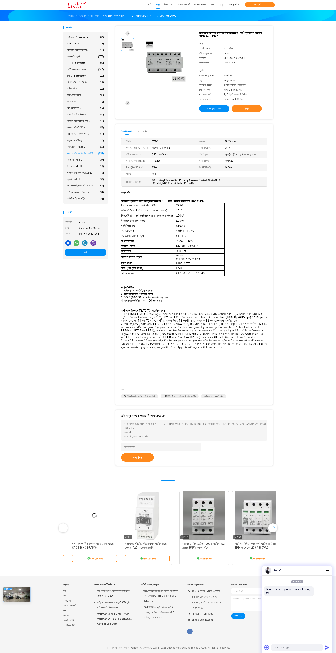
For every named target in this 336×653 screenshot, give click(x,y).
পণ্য (64, 595)
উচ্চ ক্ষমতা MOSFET (85, 166)
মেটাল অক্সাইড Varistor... (85, 37)
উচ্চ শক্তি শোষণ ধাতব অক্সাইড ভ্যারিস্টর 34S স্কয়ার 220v (113, 593)
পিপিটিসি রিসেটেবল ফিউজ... (85, 82)
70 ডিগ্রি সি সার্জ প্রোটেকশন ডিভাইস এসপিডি (139, 396)
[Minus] (327, 570)
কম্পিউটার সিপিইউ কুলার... (85, 114)
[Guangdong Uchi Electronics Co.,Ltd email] (68, 243)
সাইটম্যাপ (67, 615)
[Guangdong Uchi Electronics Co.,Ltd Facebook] (190, 631)
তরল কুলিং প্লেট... (85, 56)
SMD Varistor (85, 43)
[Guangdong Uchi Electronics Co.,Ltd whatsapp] (76, 243)
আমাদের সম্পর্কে (69, 605)
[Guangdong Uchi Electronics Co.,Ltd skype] (85, 243)
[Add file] (266, 647)
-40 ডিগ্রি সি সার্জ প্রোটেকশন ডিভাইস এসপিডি (180, 396)
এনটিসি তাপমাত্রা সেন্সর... (85, 69)
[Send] (327, 647)
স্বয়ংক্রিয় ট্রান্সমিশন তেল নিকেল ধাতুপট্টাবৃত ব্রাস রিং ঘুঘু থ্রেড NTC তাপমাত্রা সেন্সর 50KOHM (161, 596)
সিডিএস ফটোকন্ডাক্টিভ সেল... (85, 120)
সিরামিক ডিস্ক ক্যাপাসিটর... (85, 133)
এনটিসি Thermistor (85, 62)
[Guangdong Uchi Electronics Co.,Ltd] (76, 5)
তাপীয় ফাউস (85, 88)
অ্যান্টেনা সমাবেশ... (85, 179)
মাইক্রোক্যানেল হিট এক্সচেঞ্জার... (85, 192)
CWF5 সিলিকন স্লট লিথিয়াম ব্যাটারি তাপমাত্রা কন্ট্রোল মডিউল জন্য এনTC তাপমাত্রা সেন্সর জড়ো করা (159, 612)
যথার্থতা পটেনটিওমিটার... (85, 127)
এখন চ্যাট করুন (260, 4)
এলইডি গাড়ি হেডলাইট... (85, 198)
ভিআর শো (67, 600)
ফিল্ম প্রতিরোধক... (85, 108)
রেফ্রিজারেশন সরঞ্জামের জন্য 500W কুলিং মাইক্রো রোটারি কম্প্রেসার (114, 605)
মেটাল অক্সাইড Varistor (105, 584)
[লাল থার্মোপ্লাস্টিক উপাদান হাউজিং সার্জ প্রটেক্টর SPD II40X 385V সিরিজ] (193, 515)
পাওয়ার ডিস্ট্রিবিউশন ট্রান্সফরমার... (85, 185)
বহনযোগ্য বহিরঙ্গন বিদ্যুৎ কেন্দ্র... (85, 172)
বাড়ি (64, 591)
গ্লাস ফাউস (85, 101)
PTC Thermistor (85, 75)
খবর (64, 610)
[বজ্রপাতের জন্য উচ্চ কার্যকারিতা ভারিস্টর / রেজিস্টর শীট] (140, 515)
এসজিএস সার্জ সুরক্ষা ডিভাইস (213, 396)
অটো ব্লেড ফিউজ (85, 95)
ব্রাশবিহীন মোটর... (85, 159)
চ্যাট (85, 252)
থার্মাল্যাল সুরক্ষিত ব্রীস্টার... (85, 49)
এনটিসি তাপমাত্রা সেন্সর (150, 584)
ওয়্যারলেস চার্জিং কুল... (85, 140)
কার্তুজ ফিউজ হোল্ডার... (85, 146)
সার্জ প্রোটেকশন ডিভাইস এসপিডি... (85, 153)
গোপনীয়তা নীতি (69, 625)
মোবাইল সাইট (68, 620)
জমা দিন (137, 457)
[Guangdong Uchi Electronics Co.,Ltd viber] (93, 243)
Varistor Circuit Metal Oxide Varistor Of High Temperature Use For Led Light (114, 619)
